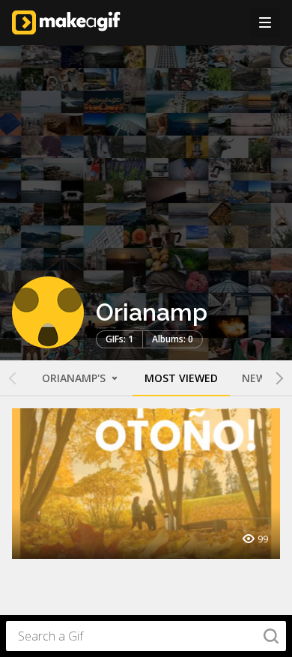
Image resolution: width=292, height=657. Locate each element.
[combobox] (146, 636)
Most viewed (181, 378)
